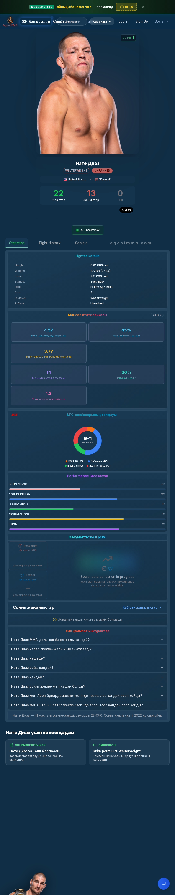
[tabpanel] (87, 486)
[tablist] (48, 243)
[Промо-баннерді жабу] (143, 6)
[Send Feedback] (164, 884)
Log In (123, 21)
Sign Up (142, 21)
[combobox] (74, 21)
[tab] (16, 243)
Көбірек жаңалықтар (140, 607)
